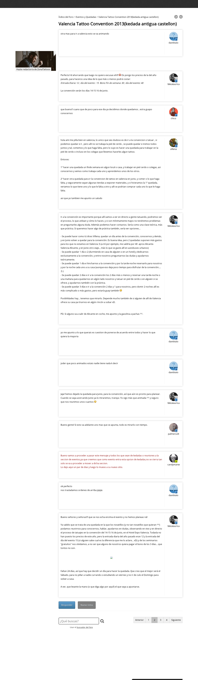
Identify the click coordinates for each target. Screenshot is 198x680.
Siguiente (176, 619)
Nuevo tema (87, 605)
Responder (66, 605)
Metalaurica (174, 84)
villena (173, 149)
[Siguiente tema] (181, 17)
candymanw (173, 464)
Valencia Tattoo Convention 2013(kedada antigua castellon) (118, 24)
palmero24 (173, 433)
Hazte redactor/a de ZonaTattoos (33, 69)
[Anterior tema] (176, 17)
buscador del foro (85, 627)
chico (173, 118)
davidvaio (173, 42)
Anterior (139, 619)
